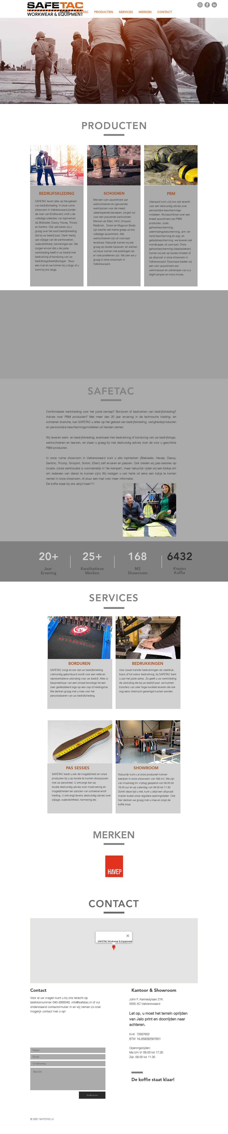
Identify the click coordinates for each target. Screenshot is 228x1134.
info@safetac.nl (81, 1002)
